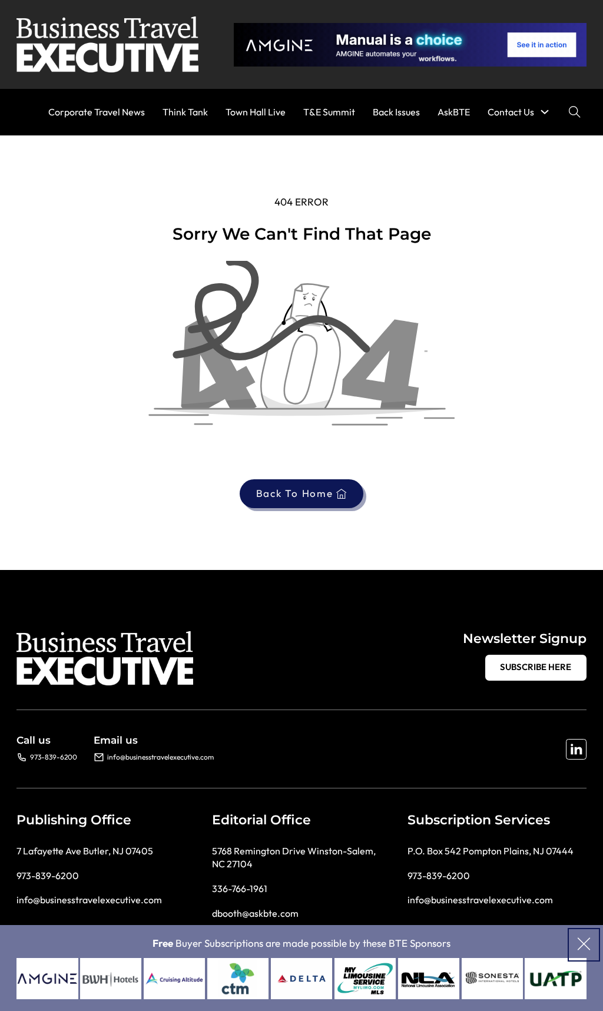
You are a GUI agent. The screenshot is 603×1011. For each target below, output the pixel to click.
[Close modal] (584, 945)
